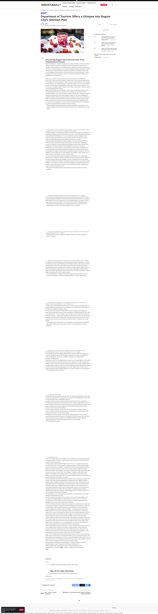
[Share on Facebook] (102, 25)
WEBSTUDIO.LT (52, 610)
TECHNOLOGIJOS (104, 39)
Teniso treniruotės (82, 613)
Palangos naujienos (118, 613)
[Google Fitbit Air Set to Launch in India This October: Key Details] (97, 38)
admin (46, 23)
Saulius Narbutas (60, 613)
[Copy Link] (106, 25)
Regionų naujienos (109, 613)
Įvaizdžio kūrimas (68, 613)
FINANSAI (103, 45)
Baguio (53, 564)
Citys (56, 564)
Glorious (69, 564)
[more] (99, 5)
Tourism (76, 564)
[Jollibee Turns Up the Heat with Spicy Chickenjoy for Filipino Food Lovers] (97, 50)
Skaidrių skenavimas (29, 613)
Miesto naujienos (51, 613)
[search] (110, 5)
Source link (48, 558)
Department (60, 564)
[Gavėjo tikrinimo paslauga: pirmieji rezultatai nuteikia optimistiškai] (97, 44)
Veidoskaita (75, 613)
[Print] (108, 25)
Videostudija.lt (51, 5)
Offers (72, 564)
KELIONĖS (103, 51)
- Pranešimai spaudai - (92, 613)
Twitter (61, 547)
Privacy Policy (79, 578)
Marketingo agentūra (9, 613)
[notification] (108, 4)
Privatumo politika (5, 609)
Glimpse (65, 564)
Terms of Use (59, 578)
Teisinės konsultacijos (19, 613)
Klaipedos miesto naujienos (41, 613)
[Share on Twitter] (104, 25)
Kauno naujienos (100, 613)
